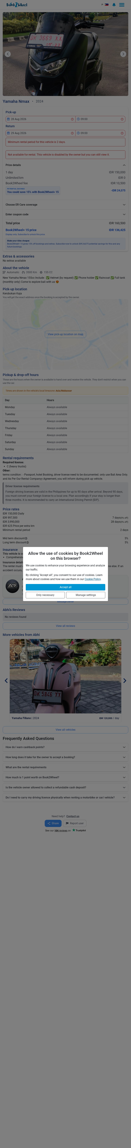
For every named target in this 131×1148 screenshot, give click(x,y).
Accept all (65, 587)
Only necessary (45, 595)
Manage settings (86, 595)
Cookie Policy (93, 579)
